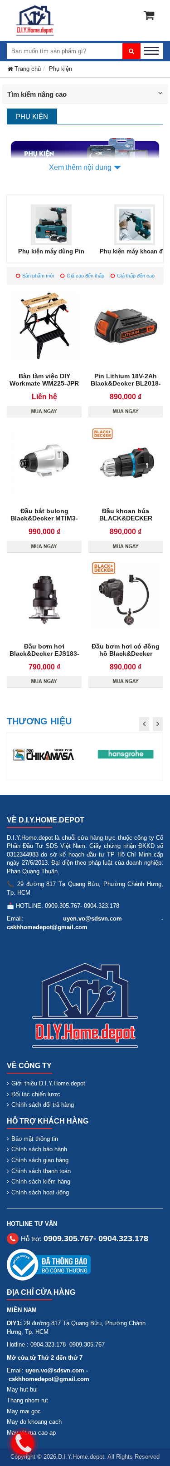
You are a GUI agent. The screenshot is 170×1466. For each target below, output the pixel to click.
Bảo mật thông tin (34, 1138)
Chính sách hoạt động (40, 1192)
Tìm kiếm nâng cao (37, 94)
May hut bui (22, 1389)
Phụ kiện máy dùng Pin (51, 251)
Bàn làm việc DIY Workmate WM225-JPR (44, 379)
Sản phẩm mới (38, 275)
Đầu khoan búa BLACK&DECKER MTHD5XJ (125, 518)
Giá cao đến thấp (85, 275)
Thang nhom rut (27, 1400)
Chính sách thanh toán (41, 1171)
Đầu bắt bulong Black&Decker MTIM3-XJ (44, 518)
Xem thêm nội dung (80, 167)
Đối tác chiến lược (35, 1094)
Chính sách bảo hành (39, 1149)
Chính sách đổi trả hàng (42, 1104)
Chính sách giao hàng (39, 1160)
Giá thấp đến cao (136, 275)
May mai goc (24, 1411)
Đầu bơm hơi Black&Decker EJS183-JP (44, 653)
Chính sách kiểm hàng (40, 1181)
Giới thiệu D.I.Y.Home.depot (48, 1083)
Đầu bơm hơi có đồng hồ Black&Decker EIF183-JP (126, 653)
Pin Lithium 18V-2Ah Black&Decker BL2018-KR (126, 383)
